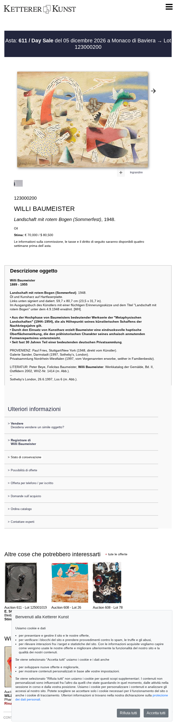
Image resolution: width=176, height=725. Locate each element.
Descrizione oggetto (33, 271)
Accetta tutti (156, 713)
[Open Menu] (169, 7)
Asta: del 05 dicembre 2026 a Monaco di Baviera (81, 41)
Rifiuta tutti (128, 713)
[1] (153, 91)
